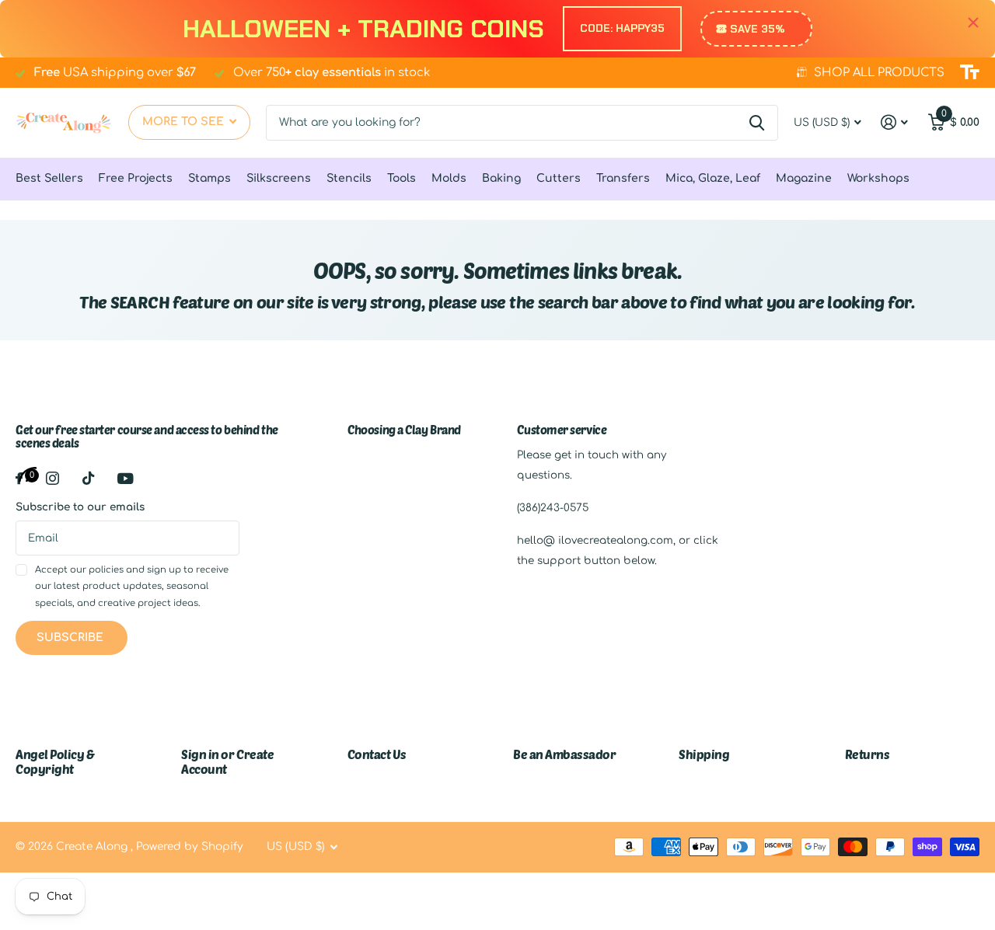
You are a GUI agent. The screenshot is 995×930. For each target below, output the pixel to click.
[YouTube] (125, 478)
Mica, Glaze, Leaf (712, 178)
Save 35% (757, 29)
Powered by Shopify (189, 846)
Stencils (349, 178)
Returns (867, 754)
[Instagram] (52, 478)
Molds (448, 178)
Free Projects (136, 178)
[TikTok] (88, 478)
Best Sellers (49, 178)
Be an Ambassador (564, 754)
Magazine (804, 178)
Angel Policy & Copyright (55, 761)
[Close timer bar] (973, 22)
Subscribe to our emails (80, 507)
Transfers (623, 178)
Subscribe (71, 637)
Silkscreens (278, 178)
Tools (401, 178)
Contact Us (377, 754)
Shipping (704, 754)
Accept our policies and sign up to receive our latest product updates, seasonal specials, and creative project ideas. (132, 586)
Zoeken (756, 123)
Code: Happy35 (622, 28)
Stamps (209, 178)
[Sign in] (895, 122)
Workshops (878, 178)
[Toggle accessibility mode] (969, 72)
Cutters (558, 178)
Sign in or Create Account (227, 761)
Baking (501, 178)
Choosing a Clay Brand (404, 430)
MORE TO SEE (184, 121)
